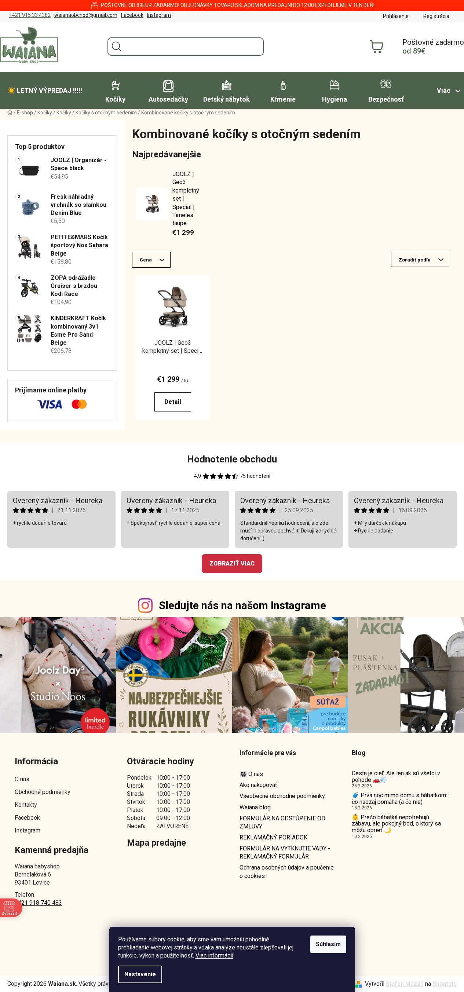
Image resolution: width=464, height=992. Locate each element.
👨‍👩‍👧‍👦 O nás (251, 773)
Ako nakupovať (258, 784)
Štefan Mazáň (405, 983)
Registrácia (436, 16)
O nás (22, 779)
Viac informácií (214, 955)
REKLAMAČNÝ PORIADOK (273, 837)
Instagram (159, 15)
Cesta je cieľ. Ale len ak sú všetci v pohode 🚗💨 (396, 776)
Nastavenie (140, 974)
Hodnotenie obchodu (232, 459)
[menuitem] (44, 90)
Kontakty (26, 804)
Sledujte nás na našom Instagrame (242, 605)
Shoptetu (444, 983)
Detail (172, 401)
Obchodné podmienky (42, 791)
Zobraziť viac (232, 563)
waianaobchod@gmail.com (85, 15)
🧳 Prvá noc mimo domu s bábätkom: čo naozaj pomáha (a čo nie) (399, 798)
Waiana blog (255, 807)
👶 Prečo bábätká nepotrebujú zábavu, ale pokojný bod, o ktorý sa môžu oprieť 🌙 (396, 824)
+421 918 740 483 (38, 902)
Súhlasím (328, 944)
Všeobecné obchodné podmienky (282, 795)
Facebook (132, 15)
